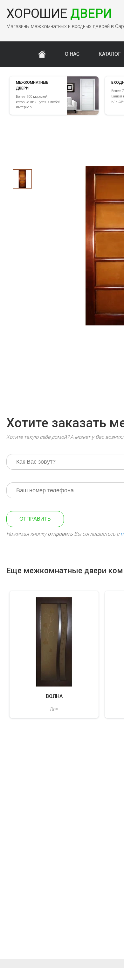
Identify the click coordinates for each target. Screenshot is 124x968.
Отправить (35, 519)
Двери (59, 13)
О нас (72, 54)
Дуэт (54, 709)
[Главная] (42, 54)
